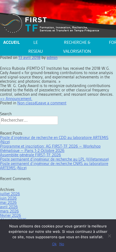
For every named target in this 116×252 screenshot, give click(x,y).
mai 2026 (8, 202)
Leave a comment (51, 103)
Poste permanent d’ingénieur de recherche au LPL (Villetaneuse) (54, 159)
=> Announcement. (16, 98)
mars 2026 (9, 211)
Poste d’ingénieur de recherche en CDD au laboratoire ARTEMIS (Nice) (54, 139)
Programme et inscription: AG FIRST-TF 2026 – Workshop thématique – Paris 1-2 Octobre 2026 (50, 148)
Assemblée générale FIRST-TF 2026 (30, 154)
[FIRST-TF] (49, 23)
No (61, 244)
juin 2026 (8, 198)
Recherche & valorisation (77, 47)
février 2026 (10, 215)
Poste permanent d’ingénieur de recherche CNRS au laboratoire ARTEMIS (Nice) (54, 165)
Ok (54, 244)
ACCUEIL (11, 42)
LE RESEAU (35, 47)
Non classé (26, 103)
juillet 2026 (10, 193)
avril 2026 (9, 206)
